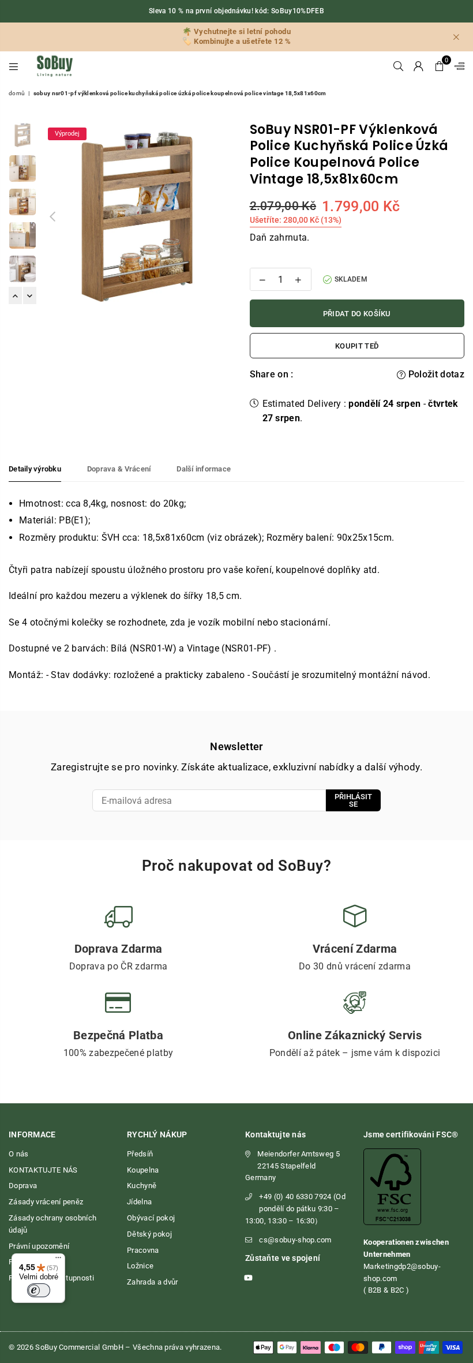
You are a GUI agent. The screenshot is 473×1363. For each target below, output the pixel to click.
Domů (17, 93)
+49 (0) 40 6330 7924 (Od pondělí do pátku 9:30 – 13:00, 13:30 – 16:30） (295, 1208)
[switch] (38, 1290)
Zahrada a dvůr (152, 1282)
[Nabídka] (58, 1260)
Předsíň (140, 1153)
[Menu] (13, 65)
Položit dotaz (435, 374)
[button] (439, 65)
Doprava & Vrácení (119, 469)
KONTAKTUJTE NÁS (43, 1170)
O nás (19, 1153)
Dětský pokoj (149, 1234)
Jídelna (139, 1201)
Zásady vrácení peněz (46, 1201)
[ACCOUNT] (418, 65)
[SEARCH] (398, 65)
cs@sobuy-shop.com (295, 1239)
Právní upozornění (39, 1246)
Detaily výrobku (35, 469)
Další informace (204, 469)
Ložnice (140, 1265)
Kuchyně (141, 1185)
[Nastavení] (456, 65)
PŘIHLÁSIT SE (353, 800)
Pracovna (143, 1250)
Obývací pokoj (151, 1218)
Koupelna (143, 1170)
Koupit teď (356, 346)
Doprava (23, 1185)
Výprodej (67, 133)
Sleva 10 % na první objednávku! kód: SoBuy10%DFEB (236, 11)
